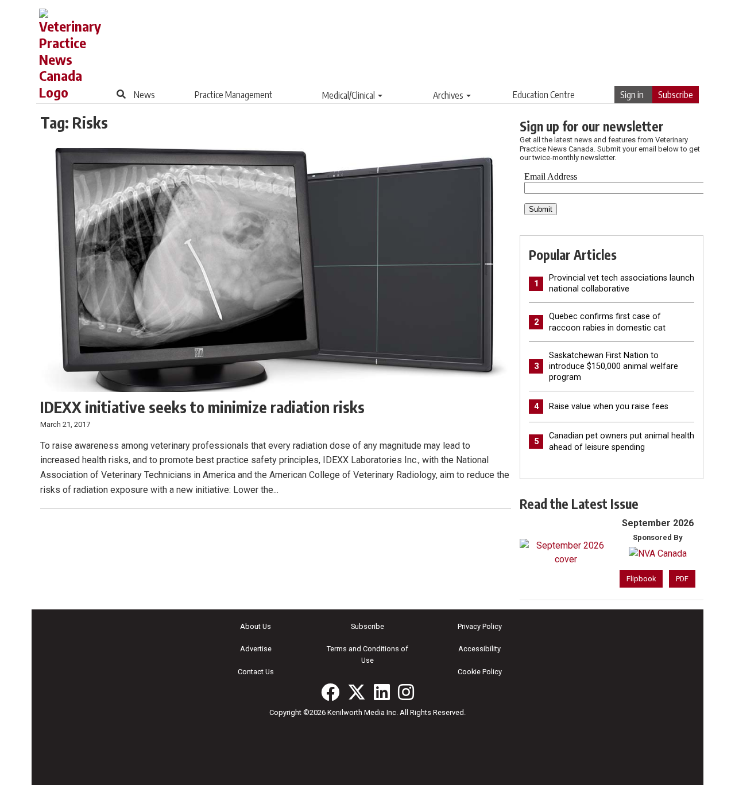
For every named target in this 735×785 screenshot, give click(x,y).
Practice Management (234, 94)
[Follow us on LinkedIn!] (382, 692)
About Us (255, 626)
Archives (448, 95)
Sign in (632, 94)
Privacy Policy (480, 626)
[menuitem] (144, 95)
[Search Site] (121, 94)
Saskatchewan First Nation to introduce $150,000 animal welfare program (613, 366)
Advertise (256, 648)
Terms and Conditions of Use (367, 654)
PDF (682, 578)
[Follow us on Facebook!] (330, 692)
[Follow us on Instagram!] (406, 692)
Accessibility (479, 648)
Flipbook (641, 578)
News (144, 94)
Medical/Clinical (348, 95)
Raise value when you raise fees (608, 406)
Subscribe (675, 94)
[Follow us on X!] (356, 692)
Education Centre (544, 94)
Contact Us (256, 671)
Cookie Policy (480, 671)
